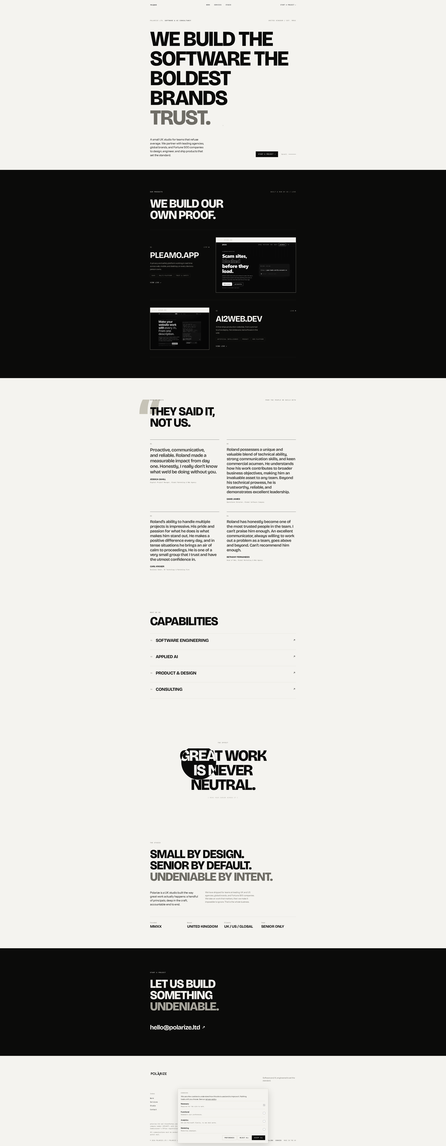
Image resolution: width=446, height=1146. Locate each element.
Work (208, 5)
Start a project (288, 5)
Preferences (229, 1138)
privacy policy (211, 1099)
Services (218, 5)
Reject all (244, 1138)
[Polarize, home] (153, 5)
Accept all (258, 1138)
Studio (228, 5)
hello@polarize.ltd (177, 1027)
